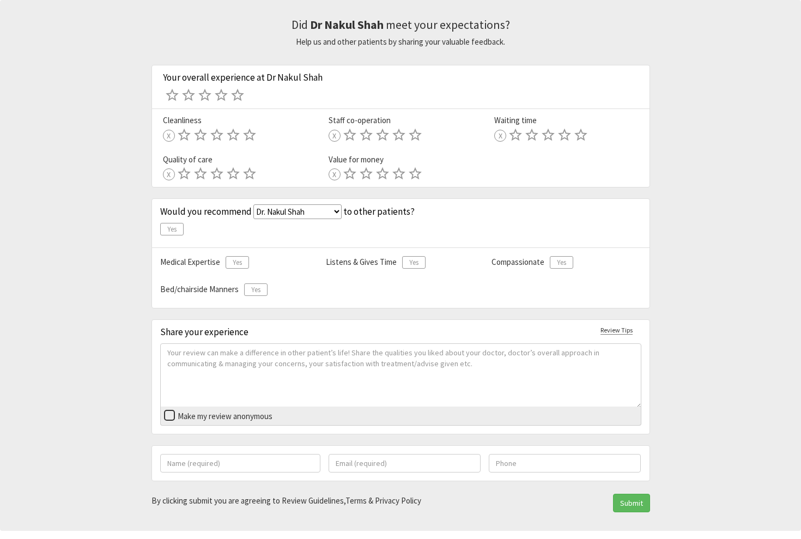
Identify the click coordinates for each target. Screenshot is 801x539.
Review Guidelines (313, 500)
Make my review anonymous (225, 416)
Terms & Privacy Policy (383, 500)
